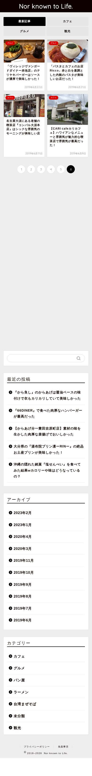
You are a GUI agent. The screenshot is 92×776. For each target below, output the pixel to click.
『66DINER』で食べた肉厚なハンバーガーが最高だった (48, 413)
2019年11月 (24, 560)
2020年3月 (23, 549)
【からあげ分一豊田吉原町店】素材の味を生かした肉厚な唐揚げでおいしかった (47, 431)
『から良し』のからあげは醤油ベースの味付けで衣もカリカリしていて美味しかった (47, 395)
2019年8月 (23, 596)
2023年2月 (23, 513)
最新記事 (24, 21)
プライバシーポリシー (37, 746)
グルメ (24, 31)
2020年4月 (23, 537)
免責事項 (63, 746)
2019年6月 (23, 620)
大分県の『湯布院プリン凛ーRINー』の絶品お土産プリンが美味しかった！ (49, 449)
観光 (67, 31)
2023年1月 (23, 525)
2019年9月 (23, 584)
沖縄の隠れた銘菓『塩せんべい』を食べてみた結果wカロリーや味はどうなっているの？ (47, 470)
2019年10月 (24, 572)
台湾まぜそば (25, 704)
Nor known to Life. (46, 6)
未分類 (19, 716)
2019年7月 (23, 608)
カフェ (67, 21)
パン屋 (19, 680)
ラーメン (21, 692)
